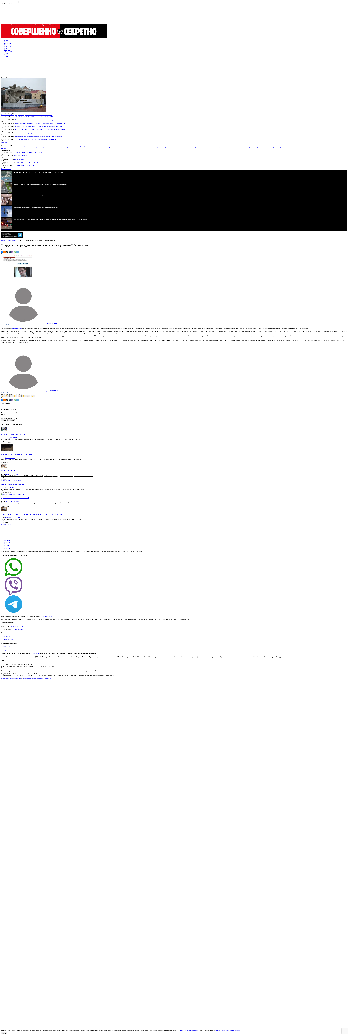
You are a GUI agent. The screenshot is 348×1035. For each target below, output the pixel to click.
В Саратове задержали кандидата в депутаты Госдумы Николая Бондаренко (38, 126)
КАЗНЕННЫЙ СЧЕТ (9, 471)
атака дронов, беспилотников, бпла (16, 147)
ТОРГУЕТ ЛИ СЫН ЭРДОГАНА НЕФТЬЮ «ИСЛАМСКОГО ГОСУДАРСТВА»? (33, 514)
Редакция (7, 545)
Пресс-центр (8, 542)
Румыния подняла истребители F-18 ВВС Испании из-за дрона (34, 116)
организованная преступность (107, 147)
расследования (219, 147)
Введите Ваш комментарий (9, 418)
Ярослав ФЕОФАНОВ (12, 501)
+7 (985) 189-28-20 (46, 616)
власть (96, 147)
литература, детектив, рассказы (180, 147)
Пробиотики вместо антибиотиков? (15, 498)
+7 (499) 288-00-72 (18, 629)
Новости (7, 540)
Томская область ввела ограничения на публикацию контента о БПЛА (36, 139)
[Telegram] (17, 252)
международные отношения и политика (202, 147)
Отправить (11, 420)
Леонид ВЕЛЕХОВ (11, 438)
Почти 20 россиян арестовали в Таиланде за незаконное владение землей (37, 120)
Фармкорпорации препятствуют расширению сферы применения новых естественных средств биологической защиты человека (40, 503)
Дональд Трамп (89, 147)
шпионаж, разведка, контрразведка (62, 147)
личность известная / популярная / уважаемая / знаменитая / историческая (140, 147)
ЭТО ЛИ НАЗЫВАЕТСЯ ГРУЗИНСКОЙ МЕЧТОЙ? (28, 152)
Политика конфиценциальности (11, 678)
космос (3, 147)
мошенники (244, 147)
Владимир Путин (78, 147)
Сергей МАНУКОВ (11, 474)
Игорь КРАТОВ (10, 458)
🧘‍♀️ (32, 396)
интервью (280, 147)
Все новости (4, 142)
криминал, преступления (232, 147)
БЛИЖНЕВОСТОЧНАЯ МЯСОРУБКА (16, 454)
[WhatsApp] (15, 252)
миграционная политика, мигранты (266, 147)
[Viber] (12, 252)
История (7, 548)
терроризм (166, 147)
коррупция (251, 147)
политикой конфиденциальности (188, 1030)
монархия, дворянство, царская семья (39, 147)
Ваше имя (4, 413)
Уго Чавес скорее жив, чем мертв (14, 434)
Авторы (6, 547)
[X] (7, 252)
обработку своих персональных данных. (227, 1030)
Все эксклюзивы (6, 169)
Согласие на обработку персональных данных (36, 678)
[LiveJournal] (10, 252)
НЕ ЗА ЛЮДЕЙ (19, 159)
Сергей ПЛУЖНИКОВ (12, 517)
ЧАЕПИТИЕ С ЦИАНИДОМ (12, 484)
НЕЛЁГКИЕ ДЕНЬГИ (20, 156)
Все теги (3, 148)
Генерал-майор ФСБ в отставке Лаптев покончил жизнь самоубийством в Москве (40, 129)
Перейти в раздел (6, 524)
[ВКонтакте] (2, 252)
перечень (36, 653)
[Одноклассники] (4, 252)
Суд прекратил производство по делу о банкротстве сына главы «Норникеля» (39, 136)
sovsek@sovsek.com (17, 626)
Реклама (6, 544)
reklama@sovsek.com (7, 639)
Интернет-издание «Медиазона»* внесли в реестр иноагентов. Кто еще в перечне (40, 123)
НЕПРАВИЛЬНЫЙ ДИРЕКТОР (24, 165)
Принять (3, 1033)
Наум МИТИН (9, 488)
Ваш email (4, 414)
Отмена (3, 420)
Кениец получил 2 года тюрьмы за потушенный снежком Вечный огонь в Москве (26, 115)
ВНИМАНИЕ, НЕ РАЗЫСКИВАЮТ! (26, 162)
